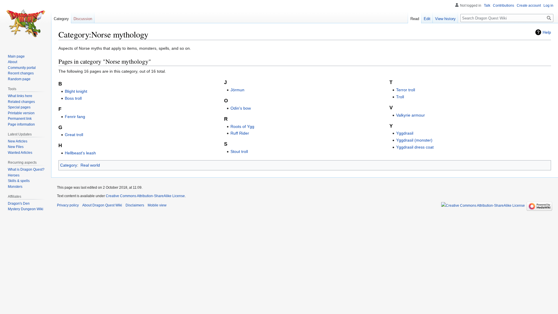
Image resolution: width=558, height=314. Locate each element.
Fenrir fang (75, 116)
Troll (400, 96)
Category (68, 165)
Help (547, 32)
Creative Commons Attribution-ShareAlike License (145, 196)
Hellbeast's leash (80, 153)
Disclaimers (135, 205)
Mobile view (157, 205)
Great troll (74, 134)
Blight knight (76, 91)
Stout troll (239, 151)
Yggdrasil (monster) (414, 140)
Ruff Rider (239, 133)
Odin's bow (240, 108)
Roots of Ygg (242, 126)
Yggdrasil (404, 133)
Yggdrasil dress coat (415, 147)
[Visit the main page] (25, 23)
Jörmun (237, 90)
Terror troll (405, 90)
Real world (90, 165)
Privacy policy (68, 205)
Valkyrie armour (410, 115)
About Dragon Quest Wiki (102, 205)
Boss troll (73, 98)
